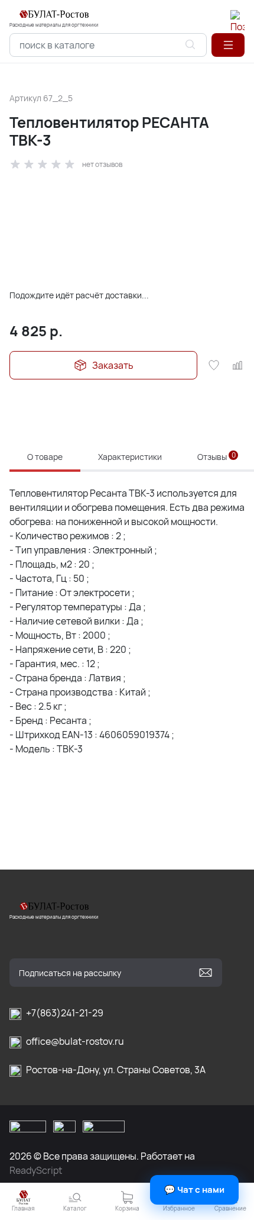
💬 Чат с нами (194, 1189)
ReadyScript (35, 1170)
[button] (228, 45)
